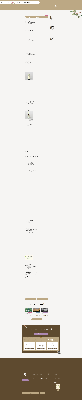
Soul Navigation (43, 378)
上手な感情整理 (53, 18)
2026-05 (52, 30)
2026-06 (52, 29)
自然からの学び (53, 20)
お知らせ (55, 375)
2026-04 (52, 31)
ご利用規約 (55, 382)
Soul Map (42, 374)
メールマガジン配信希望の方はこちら (30, 348)
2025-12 (52, 36)
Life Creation (43, 379)
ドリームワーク (49, 378)
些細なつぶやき (53, 19)
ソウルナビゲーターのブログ (57, 379)
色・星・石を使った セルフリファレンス (50, 380)
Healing (42, 375)
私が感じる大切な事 (53, 21)
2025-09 (52, 39)
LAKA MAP (49, 374)
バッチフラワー (49, 375)
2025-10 (52, 38)
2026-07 (52, 28)
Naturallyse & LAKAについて (36, 374)
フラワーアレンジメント (50, 381)
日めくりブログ (53, 17)
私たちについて (34, 375)
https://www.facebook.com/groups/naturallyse (30, 281)
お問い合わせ (42, 333)
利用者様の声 (55, 374)
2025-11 (52, 37)
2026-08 (52, 27)
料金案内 (33, 379)
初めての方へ (34, 378)
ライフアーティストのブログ (57, 378)
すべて (51, 16)
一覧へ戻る (36, 319)
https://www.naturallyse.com (28, 278)
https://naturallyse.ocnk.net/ (28, 284)
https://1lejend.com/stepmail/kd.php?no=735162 (31, 274)
